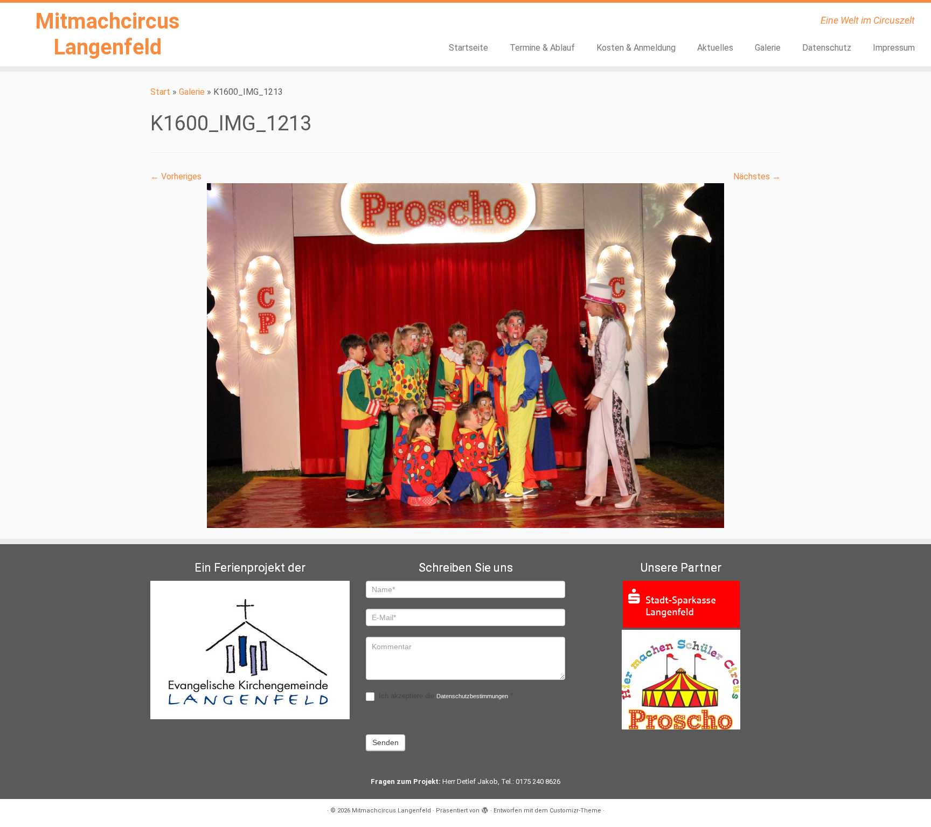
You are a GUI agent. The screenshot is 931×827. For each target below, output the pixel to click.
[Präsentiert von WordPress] (485, 808)
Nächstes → (757, 176)
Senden (385, 742)
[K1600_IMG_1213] (465, 355)
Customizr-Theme (575, 810)
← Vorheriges (176, 176)
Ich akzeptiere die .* (445, 696)
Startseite (468, 48)
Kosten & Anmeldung (636, 48)
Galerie (768, 48)
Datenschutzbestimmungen (472, 696)
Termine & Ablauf (542, 48)
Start (160, 92)
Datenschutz (826, 48)
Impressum (894, 48)
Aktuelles (715, 48)
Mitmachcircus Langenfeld (107, 34)
